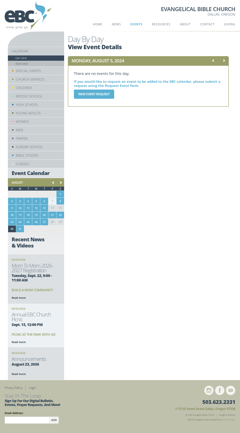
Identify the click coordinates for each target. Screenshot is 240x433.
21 (52, 215)
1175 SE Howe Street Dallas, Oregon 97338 (205, 409)
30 (12, 229)
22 (60, 215)
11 (28, 208)
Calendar (20, 51)
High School (27, 104)
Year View (21, 64)
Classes (22, 163)
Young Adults (28, 113)
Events (136, 24)
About (185, 24)
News (116, 24)
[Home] (28, 16)
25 (28, 222)
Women (22, 121)
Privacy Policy (13, 388)
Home (97, 24)
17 (20, 215)
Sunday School (29, 147)
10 (20, 208)
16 (12, 215)
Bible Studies (27, 155)
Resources (161, 24)
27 (44, 222)
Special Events (28, 71)
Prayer (22, 138)
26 (36, 222)
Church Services (30, 79)
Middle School (29, 96)
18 (28, 215)
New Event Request (94, 94)
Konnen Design (228, 419)
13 (44, 208)
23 (12, 222)
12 (36, 208)
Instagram (209, 390)
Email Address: (14, 413)
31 (20, 229)
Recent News (28, 242)
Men (19, 130)
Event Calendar (31, 173)
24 (20, 222)
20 (44, 215)
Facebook (219, 390)
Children (24, 87)
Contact (207, 24)
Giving (229, 24)
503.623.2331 (218, 401)
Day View (21, 58)
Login (32, 388)
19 (36, 215)
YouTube (230, 390)
